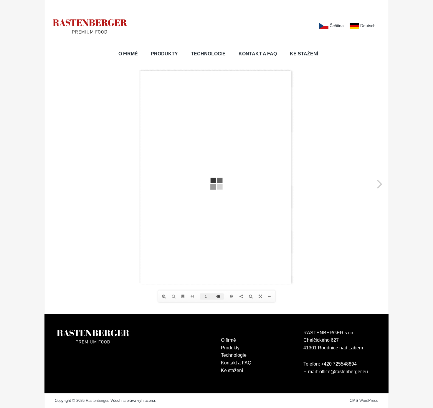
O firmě (128, 53)
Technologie (208, 53)
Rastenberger (97, 400)
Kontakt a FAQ (258, 53)
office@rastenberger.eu (343, 371)
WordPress (368, 400)
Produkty (164, 53)
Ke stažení (304, 53)
